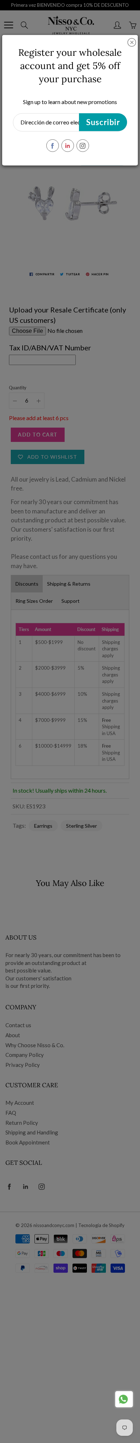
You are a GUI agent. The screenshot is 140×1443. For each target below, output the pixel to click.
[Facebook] (52, 145)
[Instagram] (82, 145)
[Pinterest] (67, 145)
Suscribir (103, 122)
